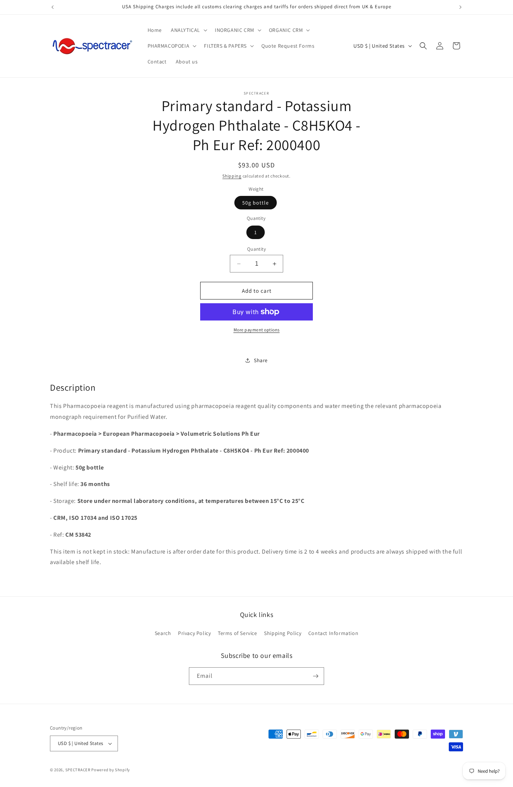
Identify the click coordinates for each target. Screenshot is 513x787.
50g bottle (255, 202)
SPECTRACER (78, 769)
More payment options (257, 330)
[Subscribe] (315, 676)
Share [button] (261, 360)
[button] (188, 30)
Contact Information (333, 633)
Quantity (256, 249)
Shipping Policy (282, 633)
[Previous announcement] (52, 7)
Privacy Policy (194, 633)
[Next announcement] (460, 7)
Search (163, 633)
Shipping (231, 176)
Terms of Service (237, 633)
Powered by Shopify (110, 769)
